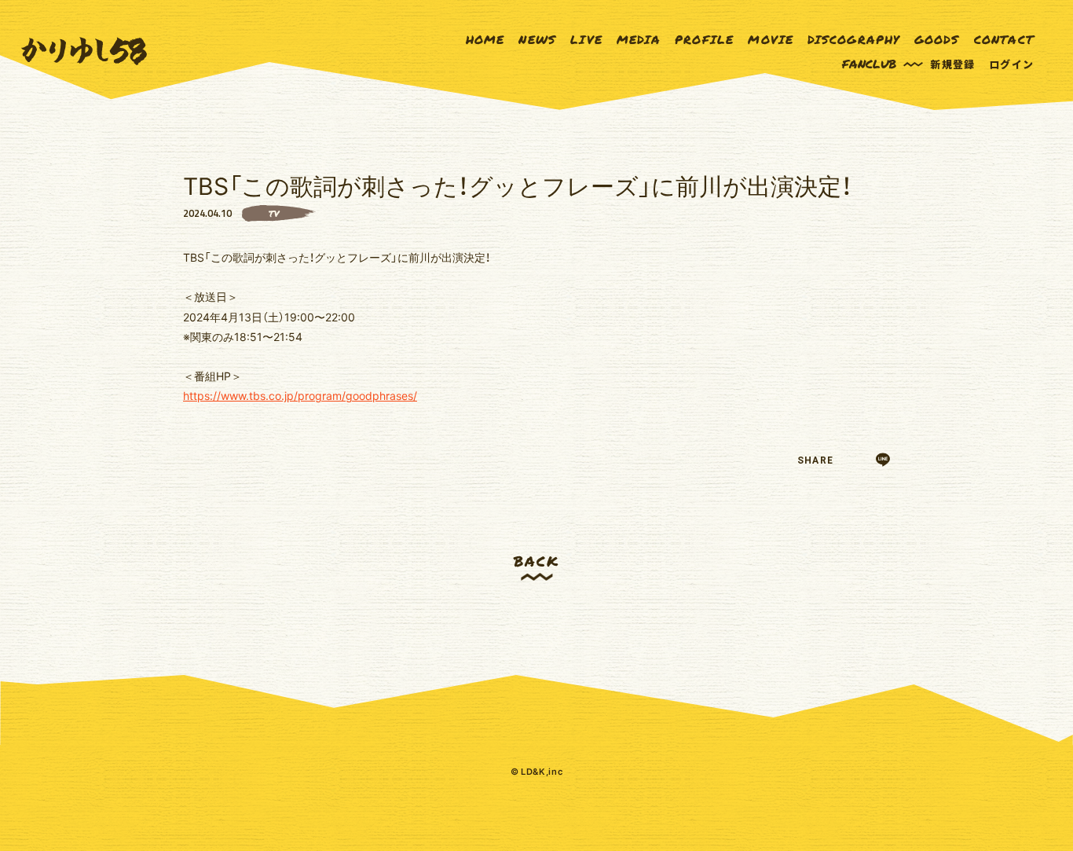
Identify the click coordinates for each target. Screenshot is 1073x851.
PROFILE (704, 40)
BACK (536, 560)
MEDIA (639, 40)
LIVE (586, 40)
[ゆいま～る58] (84, 51)
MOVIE (770, 40)
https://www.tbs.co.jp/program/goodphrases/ (300, 395)
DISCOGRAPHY (853, 40)
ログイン (1011, 64)
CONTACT (1004, 40)
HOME (485, 40)
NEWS (537, 40)
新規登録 (952, 64)
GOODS (937, 40)
